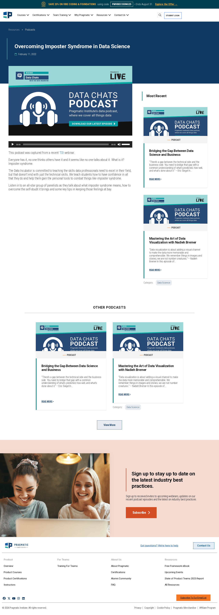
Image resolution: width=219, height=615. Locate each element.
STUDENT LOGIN (172, 16)
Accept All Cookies (179, 609)
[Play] (12, 144)
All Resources (172, 584)
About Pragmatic (120, 566)
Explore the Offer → (166, 4)
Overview (8, 566)
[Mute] (119, 144)
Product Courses (13, 572)
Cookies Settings (155, 609)
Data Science (163, 282)
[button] (23, 15)
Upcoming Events (174, 572)
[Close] (213, 609)
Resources (14, 29)
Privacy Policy (12, 611)
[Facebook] (4, 599)
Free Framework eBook (177, 566)
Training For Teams (67, 566)
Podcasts (30, 29)
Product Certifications (15, 578)
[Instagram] (19, 599)
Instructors (9, 584)
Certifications (118, 572)
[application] (70, 144)
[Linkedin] (23, 599)
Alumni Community (121, 578)
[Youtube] (14, 599)
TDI (61, 153)
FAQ (113, 584)
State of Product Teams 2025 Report (184, 578)
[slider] (126, 144)
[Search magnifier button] (160, 15)
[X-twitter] (9, 599)
